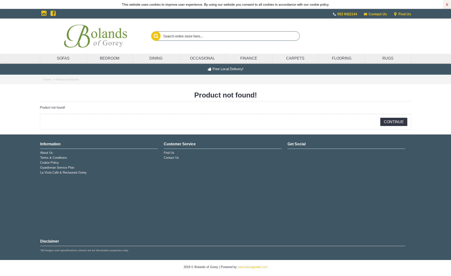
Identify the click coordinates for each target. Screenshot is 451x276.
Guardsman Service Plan (57, 167)
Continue (394, 122)
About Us (46, 152)
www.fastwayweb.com (253, 267)
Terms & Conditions (53, 157)
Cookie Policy (49, 162)
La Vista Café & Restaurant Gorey (63, 172)
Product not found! (67, 79)
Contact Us (378, 14)
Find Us (404, 14)
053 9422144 (347, 14)
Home (47, 79)
